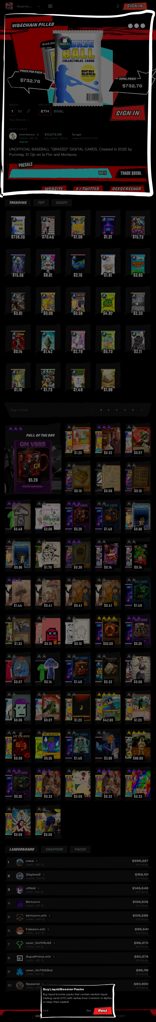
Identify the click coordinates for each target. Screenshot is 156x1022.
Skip (89, 1010)
